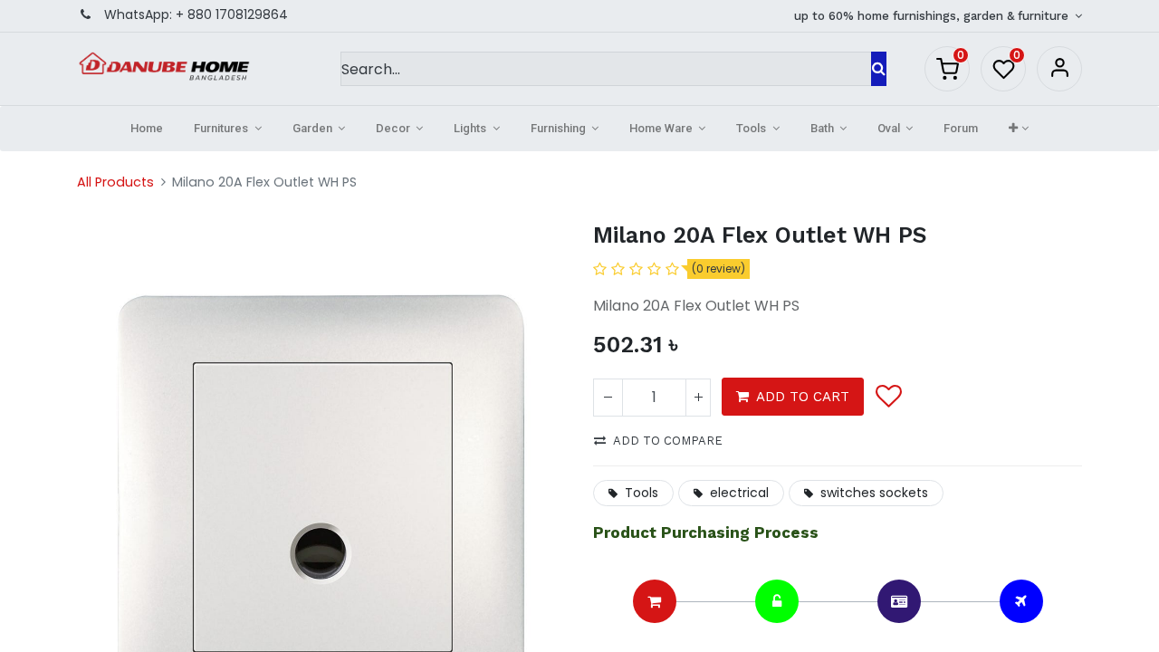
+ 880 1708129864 (232, 14)
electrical (739, 493)
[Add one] (698, 397)
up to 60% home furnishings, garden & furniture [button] (933, 16)
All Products (115, 182)
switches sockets (874, 493)
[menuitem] (147, 128)
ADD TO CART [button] (802, 396)
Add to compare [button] (668, 440)
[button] (1018, 128)
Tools (641, 493)
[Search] (878, 69)
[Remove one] (608, 397)
